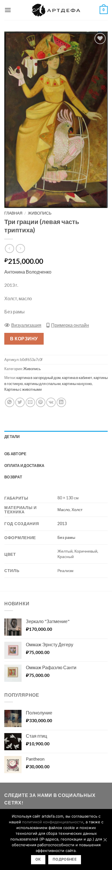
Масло (63, 509)
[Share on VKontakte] (51, 402)
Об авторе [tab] (15, 453)
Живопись (39, 213)
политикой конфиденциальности (52, 822)
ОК (38, 859)
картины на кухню (77, 383)
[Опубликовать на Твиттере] (20, 402)
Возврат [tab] (13, 477)
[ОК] (105, 839)
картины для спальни (42, 383)
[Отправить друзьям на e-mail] (30, 402)
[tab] (56, 445)
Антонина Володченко (27, 271)
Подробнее (65, 859)
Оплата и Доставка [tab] (24, 465)
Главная (13, 213)
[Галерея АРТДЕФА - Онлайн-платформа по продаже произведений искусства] (56, 10)
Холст (77, 509)
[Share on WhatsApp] (9, 402)
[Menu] (7, 10)
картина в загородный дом (38, 377)
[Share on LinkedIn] (61, 402)
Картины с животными (23, 389)
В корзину (24, 338)
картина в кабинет (77, 377)
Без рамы (66, 537)
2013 (62, 523)
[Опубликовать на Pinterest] (40, 402)
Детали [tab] (12, 436)
